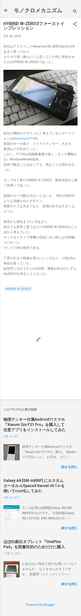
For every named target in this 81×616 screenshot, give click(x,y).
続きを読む (69, 467)
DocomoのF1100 (25, 138)
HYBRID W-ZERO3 (18, 289)
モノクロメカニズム (38, 10)
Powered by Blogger (40, 605)
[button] (75, 24)
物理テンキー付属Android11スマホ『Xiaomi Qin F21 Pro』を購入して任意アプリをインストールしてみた (34, 424)
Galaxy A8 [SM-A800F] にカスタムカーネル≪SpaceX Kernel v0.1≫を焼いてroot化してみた (34, 485)
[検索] (75, 11)
